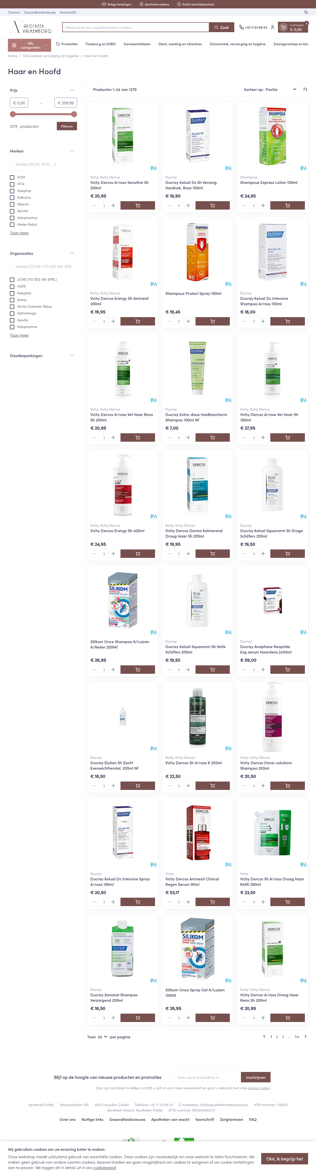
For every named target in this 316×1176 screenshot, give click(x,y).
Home (13, 55)
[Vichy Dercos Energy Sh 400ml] (122, 484)
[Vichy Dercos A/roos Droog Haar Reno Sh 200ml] (272, 949)
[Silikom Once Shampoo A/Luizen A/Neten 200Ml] (122, 600)
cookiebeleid (104, 1167)
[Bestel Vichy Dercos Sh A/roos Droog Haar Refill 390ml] (287, 902)
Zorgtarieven (231, 1119)
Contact (14, 12)
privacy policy (259, 1087)
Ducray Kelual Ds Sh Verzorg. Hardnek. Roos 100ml (191, 184)
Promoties (69, 43)
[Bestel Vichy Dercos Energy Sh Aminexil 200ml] (137, 321)
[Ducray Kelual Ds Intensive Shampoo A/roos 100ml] (272, 252)
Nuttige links (92, 1119)
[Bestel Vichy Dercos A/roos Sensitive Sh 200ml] (137, 205)
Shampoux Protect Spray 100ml (193, 293)
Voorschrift (68, 12)
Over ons (67, 1119)
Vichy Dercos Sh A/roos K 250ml (193, 762)
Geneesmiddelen (137, 43)
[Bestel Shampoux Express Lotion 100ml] (287, 205)
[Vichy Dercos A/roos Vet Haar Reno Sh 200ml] (122, 368)
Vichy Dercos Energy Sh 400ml (117, 530)
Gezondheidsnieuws (40, 12)
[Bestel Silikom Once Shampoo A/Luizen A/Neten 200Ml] (137, 669)
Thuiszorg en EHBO (100, 43)
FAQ (253, 1119)
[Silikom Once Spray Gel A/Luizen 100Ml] (197, 949)
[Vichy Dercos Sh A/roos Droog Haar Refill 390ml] (272, 832)
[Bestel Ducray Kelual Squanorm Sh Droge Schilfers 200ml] (287, 553)
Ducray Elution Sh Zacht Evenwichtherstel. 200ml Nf (114, 765)
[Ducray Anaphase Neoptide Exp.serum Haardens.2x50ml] (272, 600)
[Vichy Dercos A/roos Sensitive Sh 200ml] (122, 136)
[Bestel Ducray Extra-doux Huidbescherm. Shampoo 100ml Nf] (213, 437)
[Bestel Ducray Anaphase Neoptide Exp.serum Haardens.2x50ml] (287, 669)
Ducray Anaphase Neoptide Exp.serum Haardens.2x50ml (266, 649)
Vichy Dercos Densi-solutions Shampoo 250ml (266, 765)
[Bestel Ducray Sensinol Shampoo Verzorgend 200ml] (137, 1018)
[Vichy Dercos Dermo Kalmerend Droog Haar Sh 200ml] (197, 484)
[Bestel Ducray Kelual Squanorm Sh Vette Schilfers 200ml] (213, 669)
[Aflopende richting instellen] (305, 89)
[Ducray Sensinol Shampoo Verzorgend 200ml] (122, 949)
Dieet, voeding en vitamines (180, 43)
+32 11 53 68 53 (161, 1104)
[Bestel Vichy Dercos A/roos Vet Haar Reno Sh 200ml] (137, 437)
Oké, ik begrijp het (284, 1158)
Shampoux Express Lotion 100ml (268, 182)
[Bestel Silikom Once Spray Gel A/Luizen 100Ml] (213, 1018)
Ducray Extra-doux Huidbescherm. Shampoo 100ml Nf (196, 417)
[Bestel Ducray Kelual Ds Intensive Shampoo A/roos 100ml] (287, 321)
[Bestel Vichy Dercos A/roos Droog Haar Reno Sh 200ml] (287, 1018)
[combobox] (135, 27)
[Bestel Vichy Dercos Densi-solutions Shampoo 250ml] (287, 786)
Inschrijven (255, 1077)
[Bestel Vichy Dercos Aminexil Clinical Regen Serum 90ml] (213, 902)
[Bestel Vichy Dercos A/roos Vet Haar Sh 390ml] (287, 437)
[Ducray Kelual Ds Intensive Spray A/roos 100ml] (122, 832)
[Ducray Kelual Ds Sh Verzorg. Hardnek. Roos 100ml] (197, 136)
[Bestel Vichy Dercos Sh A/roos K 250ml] (213, 786)
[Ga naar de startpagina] (32, 27)
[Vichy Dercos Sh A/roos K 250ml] (197, 716)
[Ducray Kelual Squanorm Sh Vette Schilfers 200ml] (197, 600)
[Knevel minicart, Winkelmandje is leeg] (283, 27)
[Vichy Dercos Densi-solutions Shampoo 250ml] (272, 716)
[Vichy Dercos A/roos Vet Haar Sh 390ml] (272, 368)
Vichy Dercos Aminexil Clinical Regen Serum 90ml (192, 881)
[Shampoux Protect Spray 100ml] (197, 252)
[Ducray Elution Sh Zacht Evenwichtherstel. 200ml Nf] (122, 716)
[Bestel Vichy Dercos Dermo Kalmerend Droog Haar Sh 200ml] (213, 553)
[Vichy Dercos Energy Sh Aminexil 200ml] (122, 252)
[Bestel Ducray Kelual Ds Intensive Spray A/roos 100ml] (137, 902)
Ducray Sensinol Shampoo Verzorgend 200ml (114, 997)
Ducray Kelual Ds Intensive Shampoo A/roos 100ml (264, 300)
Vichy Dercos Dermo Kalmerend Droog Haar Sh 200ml (193, 533)
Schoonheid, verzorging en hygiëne (238, 43)
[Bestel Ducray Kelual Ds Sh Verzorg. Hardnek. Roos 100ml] (213, 205)
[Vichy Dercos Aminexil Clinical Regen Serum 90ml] (197, 832)
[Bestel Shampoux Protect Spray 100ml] (213, 321)
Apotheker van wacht (170, 1119)
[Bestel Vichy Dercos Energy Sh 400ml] (137, 553)
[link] (265, 1036)
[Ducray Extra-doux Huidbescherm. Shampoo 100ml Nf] (197, 368)
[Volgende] (304, 1036)
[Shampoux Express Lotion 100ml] (272, 136)
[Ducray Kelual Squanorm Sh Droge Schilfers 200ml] (272, 484)
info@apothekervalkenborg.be (224, 1104)
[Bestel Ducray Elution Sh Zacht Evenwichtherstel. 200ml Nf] (137, 786)
